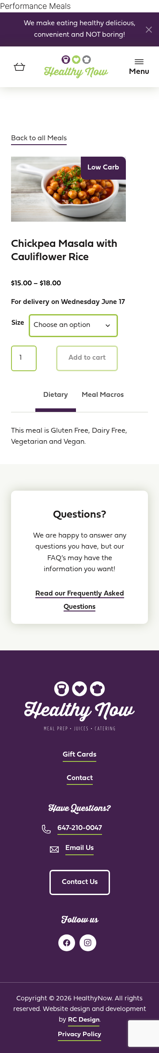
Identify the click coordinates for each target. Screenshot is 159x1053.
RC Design (83, 1020)
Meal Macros (103, 395)
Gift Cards (79, 754)
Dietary (55, 395)
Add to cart (87, 357)
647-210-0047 (79, 828)
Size (17, 323)
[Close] (149, 30)
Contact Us (80, 882)
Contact (80, 778)
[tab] (55, 399)
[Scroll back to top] (135, 1029)
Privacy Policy (79, 1034)
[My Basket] (20, 67)
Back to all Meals (39, 138)
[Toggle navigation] (139, 67)
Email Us (79, 848)
